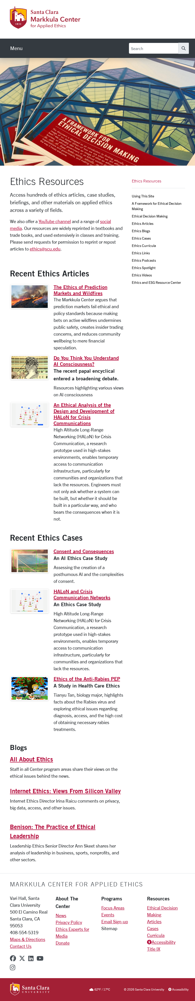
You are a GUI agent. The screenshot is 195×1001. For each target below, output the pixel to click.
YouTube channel (55, 221)
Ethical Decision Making (150, 216)
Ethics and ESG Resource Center (156, 282)
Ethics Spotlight (144, 267)
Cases (152, 928)
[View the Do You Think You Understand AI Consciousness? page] (29, 367)
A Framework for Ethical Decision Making (157, 206)
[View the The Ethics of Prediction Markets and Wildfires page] (29, 297)
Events (107, 914)
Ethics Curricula (144, 245)
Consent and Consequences (84, 551)
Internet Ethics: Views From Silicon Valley (65, 791)
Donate (63, 942)
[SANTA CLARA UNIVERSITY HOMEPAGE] (30, 989)
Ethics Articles (142, 223)
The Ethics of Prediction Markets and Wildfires (80, 290)
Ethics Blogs (141, 231)
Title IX (153, 948)
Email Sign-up (114, 921)
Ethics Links (141, 253)
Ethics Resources (146, 180)
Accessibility (163, 942)
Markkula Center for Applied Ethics (76, 884)
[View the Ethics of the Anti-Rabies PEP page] (29, 688)
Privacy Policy (69, 922)
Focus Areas (112, 907)
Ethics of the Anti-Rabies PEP (87, 679)
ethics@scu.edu (45, 248)
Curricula (156, 935)
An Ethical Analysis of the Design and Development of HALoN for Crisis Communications (84, 414)
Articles (154, 921)
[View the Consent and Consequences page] (29, 561)
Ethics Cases (141, 238)
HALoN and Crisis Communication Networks (82, 594)
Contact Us (20, 946)
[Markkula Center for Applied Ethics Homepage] (58, 25)
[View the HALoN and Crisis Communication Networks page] (29, 601)
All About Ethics (31, 759)
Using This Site (143, 196)
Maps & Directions (27, 939)
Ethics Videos (142, 275)
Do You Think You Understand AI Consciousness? (86, 361)
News (61, 915)
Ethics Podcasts (144, 260)
